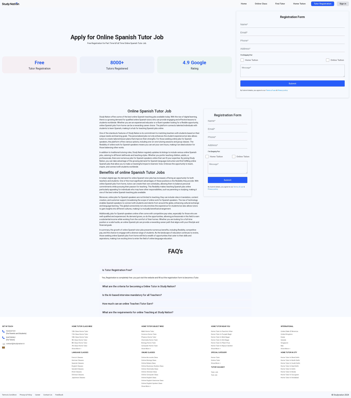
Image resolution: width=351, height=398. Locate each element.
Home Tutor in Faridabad (290, 378)
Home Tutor (215, 357)
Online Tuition (337, 60)
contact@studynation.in (15, 344)
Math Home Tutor (147, 331)
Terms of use (271, 90)
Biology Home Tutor (148, 343)
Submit (292, 83)
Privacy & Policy (26, 395)
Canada (283, 340)
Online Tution (243, 156)
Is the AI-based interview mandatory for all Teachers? (132, 295)
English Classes (77, 366)
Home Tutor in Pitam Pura (220, 343)
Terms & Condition (9, 395)
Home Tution (299, 3)
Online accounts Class (149, 357)
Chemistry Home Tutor (149, 340)
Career (37, 395)
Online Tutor (215, 360)
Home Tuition (251, 60)
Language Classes (80, 352)
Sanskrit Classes (77, 369)
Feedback (59, 395)
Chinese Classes (78, 375)
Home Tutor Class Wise (82, 326)
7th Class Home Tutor (79, 346)
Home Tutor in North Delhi (290, 360)
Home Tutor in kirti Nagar (220, 340)
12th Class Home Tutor (80, 331)
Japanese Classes (78, 378)
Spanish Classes (78, 363)
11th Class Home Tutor (80, 334)
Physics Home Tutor (148, 337)
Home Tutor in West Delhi (290, 357)
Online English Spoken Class (151, 383)
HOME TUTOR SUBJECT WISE (152, 326)
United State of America (289, 331)
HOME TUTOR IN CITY (289, 352)
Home (244, 3)
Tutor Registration (322, 3)
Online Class (261, 3)
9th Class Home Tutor (79, 340)
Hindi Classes (77, 372)
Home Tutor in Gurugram (290, 375)
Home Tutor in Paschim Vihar (222, 331)
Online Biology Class (148, 360)
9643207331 (11, 331)
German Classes (78, 360)
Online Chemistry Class (149, 369)
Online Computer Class (149, 375)
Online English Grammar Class (152, 380)
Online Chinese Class (149, 372)
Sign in (343, 3)
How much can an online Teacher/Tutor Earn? (127, 303)
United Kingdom (287, 334)
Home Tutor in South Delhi (290, 363)
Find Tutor (280, 3)
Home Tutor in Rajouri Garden (222, 346)
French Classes (77, 357)
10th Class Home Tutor (80, 337)
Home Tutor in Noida (288, 372)
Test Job (214, 375)
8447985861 (11, 337)
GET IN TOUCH (7, 326)
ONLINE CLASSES (148, 352)
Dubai (283, 337)
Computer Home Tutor (149, 346)
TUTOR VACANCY (218, 367)
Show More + (76, 349)
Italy (282, 346)
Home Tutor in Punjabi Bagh (221, 334)
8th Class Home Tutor (79, 343)
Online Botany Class (148, 363)
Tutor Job (214, 372)
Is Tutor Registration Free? (117, 270)
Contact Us (47, 395)
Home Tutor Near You (220, 326)
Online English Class (148, 378)
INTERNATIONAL (287, 326)
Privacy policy (283, 90)
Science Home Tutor (149, 334)
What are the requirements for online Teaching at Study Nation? (137, 312)
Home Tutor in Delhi (288, 369)
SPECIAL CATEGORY (219, 352)
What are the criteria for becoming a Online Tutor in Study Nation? (139, 286)
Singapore (284, 343)
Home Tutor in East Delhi (290, 366)
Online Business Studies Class (152, 366)
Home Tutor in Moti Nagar (220, 337)
